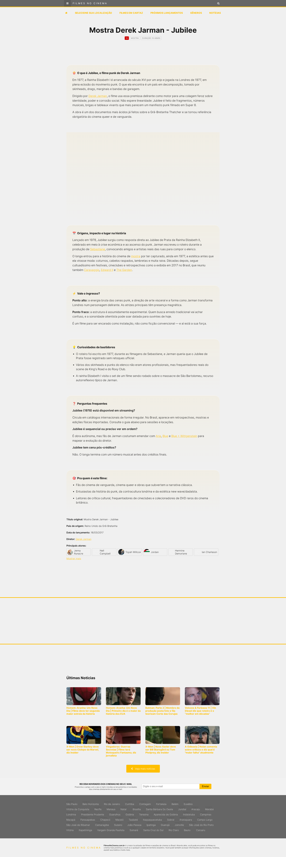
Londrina (71, 813)
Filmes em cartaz (131, 12)
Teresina (144, 813)
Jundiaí (182, 808)
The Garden (124, 270)
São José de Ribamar (78, 824)
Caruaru (200, 829)
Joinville (179, 824)
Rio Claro (174, 829)
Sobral (170, 819)
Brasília (137, 808)
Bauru (187, 829)
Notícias (215, 12)
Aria (158, 436)
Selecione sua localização (93, 12)
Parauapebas (87, 819)
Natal (124, 808)
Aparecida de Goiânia (166, 813)
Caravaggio (91, 270)
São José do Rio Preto (201, 824)
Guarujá (165, 824)
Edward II (107, 270)
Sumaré (134, 829)
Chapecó (105, 819)
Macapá (70, 819)
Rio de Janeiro (112, 803)
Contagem (145, 803)
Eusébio (188, 803)
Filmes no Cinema (90, 3)
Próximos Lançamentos (166, 12)
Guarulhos (114, 813)
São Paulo (71, 803)
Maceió (119, 819)
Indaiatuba (189, 813)
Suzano (118, 824)
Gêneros (196, 12)
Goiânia (130, 813)
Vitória (70, 829)
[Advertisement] (143, 55)
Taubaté (133, 819)
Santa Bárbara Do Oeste (159, 808)
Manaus (111, 808)
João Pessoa (134, 824)
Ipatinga (151, 824)
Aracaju (195, 808)
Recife (97, 808)
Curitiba (129, 803)
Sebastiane (97, 249)
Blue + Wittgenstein (184, 436)
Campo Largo (204, 819)
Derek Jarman (97, 96)
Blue (165, 436)
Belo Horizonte (91, 803)
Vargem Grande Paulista (110, 829)
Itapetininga (85, 829)
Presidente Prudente (92, 813)
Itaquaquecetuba (152, 819)
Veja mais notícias (144, 768)
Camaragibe (102, 824)
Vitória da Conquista (77, 808)
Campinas (205, 813)
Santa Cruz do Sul (153, 829)
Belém (175, 803)
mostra (135, 256)
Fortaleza (161, 803)
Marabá (209, 808)
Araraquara (185, 819)
